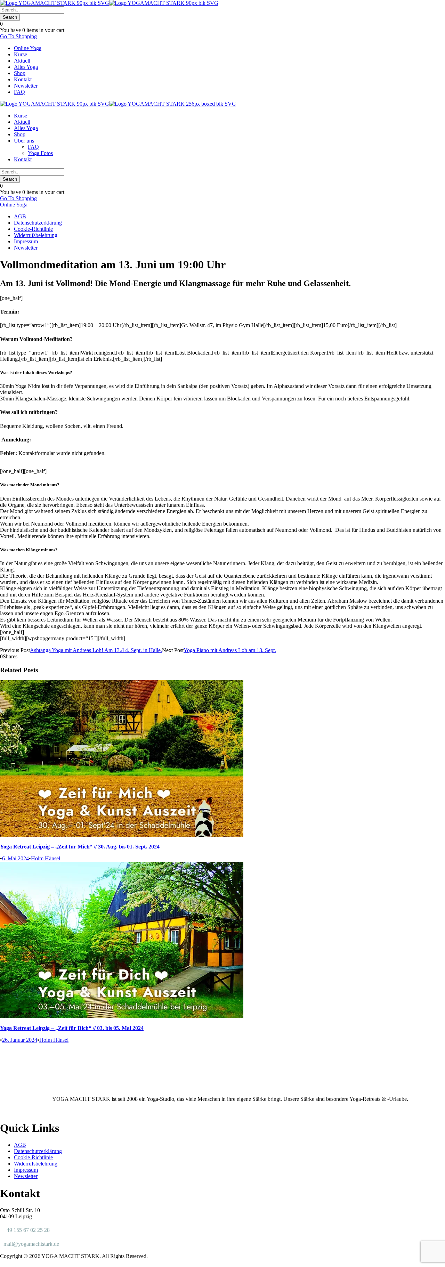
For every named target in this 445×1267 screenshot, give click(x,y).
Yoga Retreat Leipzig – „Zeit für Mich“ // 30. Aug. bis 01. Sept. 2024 (80, 847)
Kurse (20, 54)
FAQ (19, 92)
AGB (20, 216)
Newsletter (26, 86)
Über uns (24, 141)
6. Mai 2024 (15, 858)
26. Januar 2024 (19, 1040)
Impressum (26, 241)
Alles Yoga (26, 67)
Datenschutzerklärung (38, 223)
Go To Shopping (18, 36)
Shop (19, 73)
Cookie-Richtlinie (33, 229)
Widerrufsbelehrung (35, 235)
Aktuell (22, 61)
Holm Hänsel (45, 858)
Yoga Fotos (40, 153)
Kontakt (23, 79)
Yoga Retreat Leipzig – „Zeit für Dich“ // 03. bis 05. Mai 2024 (72, 1028)
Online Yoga (27, 48)
